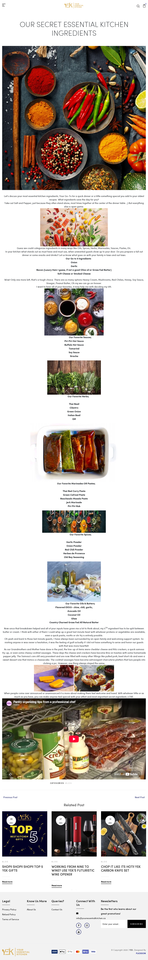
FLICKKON (141, 953)
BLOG (69, 783)
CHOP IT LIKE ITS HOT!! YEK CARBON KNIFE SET (121, 868)
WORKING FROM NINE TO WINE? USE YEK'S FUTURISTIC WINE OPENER (73, 870)
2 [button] (76, 889)
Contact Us (56, 909)
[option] (24, 845)
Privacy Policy (9, 909)
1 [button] (71, 889)
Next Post (140, 797)
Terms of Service (10, 919)
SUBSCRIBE (136, 924)
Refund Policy (9, 914)
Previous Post (10, 797)
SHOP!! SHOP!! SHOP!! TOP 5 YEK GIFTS (22, 868)
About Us (31, 909)
